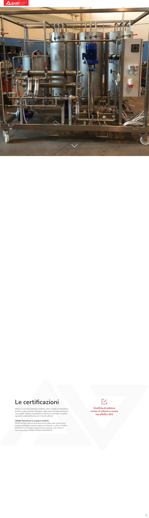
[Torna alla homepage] (16, 3)
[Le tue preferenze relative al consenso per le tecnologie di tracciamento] (146, 515)
